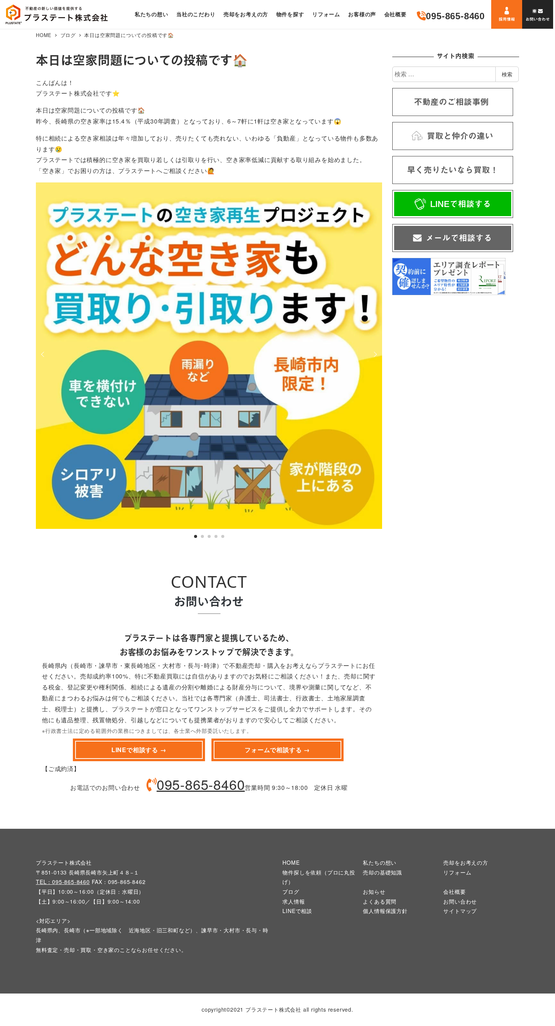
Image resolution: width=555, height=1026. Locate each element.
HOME (290, 862)
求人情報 (293, 901)
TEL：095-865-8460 (63, 881)
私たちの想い (379, 862)
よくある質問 (379, 901)
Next (374, 354)
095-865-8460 (201, 784)
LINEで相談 (297, 911)
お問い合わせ (460, 901)
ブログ (290, 891)
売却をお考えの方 (465, 862)
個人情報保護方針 (385, 911)
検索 (507, 74)
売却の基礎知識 (382, 872)
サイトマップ (460, 911)
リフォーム (457, 872)
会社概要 (454, 891)
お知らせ (374, 891)
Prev (44, 354)
